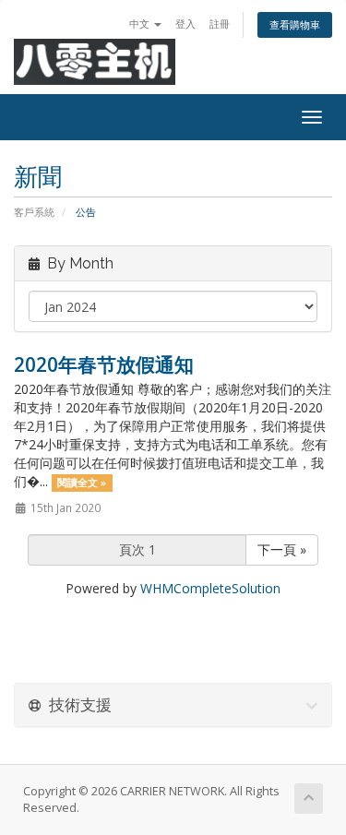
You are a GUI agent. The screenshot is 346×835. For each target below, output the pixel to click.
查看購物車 (294, 24)
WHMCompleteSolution (210, 588)
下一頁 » (281, 549)
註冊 (219, 23)
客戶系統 (34, 212)
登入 (185, 23)
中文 (140, 23)
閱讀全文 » (81, 482)
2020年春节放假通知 (104, 364)
